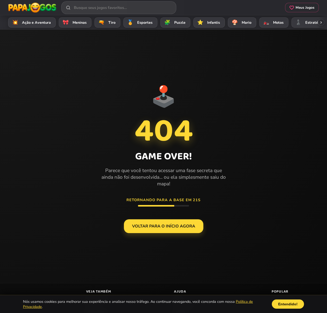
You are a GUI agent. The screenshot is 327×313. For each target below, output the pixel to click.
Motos (273, 22)
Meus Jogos (305, 7)
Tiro (107, 22)
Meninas (75, 22)
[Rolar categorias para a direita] (321, 22)
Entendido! (288, 304)
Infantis (208, 22)
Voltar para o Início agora (163, 226)
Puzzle (175, 22)
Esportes (140, 22)
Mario (242, 22)
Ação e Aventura (31, 22)
